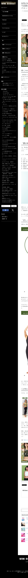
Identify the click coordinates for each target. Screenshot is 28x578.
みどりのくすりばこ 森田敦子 (8, 161)
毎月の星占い (5, 216)
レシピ (3, 32)
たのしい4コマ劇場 (5, 135)
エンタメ (3, 24)
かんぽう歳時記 (5, 128)
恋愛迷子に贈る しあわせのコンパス (8, 177)
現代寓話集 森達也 (5, 187)
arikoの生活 (4, 91)
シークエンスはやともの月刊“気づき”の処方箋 (9, 63)
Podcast (4, 19)
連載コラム (4, 57)
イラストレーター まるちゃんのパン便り (9, 118)
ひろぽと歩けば (5, 141)
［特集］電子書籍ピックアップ (8, 85)
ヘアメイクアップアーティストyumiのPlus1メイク (9, 149)
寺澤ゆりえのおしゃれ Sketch (7, 175)
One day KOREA (5, 93)
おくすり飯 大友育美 (6, 125)
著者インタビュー (6, 48)
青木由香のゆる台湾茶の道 (7, 201)
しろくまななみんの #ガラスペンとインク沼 (9, 131)
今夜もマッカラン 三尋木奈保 (8, 165)
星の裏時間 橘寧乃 (5, 180)
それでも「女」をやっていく (8, 94)
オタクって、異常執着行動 (7, 60)
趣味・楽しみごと (6, 52)
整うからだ (4, 104)
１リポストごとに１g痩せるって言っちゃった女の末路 (9, 111)
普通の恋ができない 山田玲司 (8, 182)
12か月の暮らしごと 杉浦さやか (8, 108)
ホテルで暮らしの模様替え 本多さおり (9, 156)
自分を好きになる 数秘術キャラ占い (8, 200)
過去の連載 (3, 89)
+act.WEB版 (4, 11)
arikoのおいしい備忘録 (6, 59)
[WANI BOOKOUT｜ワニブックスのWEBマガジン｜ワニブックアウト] (8, 4)
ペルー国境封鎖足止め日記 (7, 151)
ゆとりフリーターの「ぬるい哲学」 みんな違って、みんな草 (9, 97)
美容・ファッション (6, 44)
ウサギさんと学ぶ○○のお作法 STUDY (9, 120)
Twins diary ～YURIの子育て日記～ (9, 115)
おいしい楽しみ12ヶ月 (6, 123)
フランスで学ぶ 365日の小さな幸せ (8, 146)
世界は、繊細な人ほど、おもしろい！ (9, 163)
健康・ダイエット (5, 77)
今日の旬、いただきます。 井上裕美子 (9, 167)
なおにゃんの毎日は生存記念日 (8, 140)
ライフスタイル (5, 28)
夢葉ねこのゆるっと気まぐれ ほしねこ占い (9, 68)
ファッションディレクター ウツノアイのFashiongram (9, 144)
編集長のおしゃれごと (6, 198)
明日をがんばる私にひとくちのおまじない (9, 72)
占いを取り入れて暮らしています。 (9, 99)
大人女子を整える (5, 170)
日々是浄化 (4, 70)
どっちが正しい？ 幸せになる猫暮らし (9, 138)
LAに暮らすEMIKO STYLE (7, 113)
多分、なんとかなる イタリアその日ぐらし (9, 102)
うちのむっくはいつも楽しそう (8, 121)
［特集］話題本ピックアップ (7, 83)
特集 (2, 81)
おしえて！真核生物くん (6, 127)
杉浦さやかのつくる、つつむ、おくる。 (9, 185)
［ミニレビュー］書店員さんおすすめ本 (9, 106)
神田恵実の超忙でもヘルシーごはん (8, 193)
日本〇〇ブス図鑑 (5, 178)
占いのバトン (4, 36)
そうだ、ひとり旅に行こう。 (7, 133)
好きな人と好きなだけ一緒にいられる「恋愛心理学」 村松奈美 (9, 173)
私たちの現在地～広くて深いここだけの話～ (9, 196)
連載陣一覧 (4, 218)
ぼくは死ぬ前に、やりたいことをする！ (9, 153)
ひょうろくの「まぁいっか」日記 (8, 65)
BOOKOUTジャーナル (7, 15)
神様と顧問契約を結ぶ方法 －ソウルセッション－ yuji (9, 191)
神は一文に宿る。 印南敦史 (8, 188)
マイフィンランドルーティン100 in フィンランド (9, 159)
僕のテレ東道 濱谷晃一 (6, 168)
